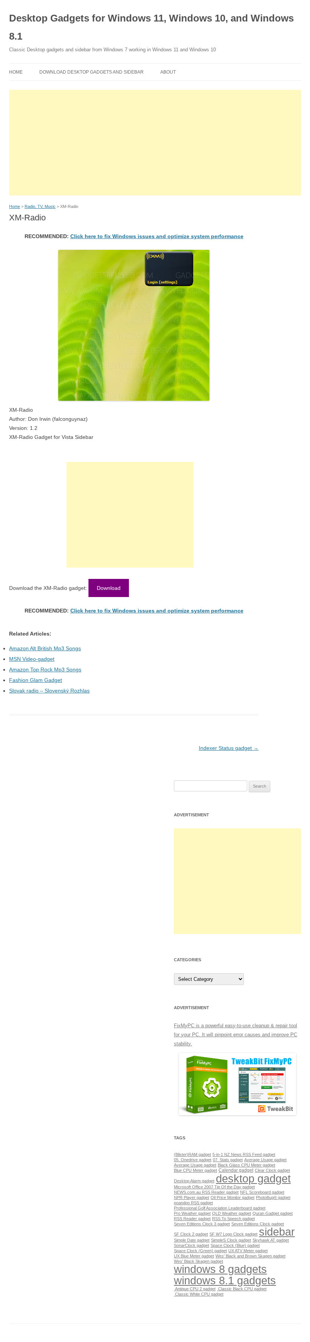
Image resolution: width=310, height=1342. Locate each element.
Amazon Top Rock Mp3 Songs (45, 669)
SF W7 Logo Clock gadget (233, 1234)
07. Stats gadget (228, 1159)
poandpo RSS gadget (193, 1202)
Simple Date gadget (191, 1240)
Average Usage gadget (265, 1159)
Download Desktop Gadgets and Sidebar (91, 72)
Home (16, 72)
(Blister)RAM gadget (192, 1154)
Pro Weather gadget (192, 1213)
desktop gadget (253, 1178)
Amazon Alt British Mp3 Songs (45, 648)
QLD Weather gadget (231, 1213)
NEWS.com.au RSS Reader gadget (206, 1192)
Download (109, 588)
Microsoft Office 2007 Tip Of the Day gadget (214, 1187)
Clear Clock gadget (272, 1170)
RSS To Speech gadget (233, 1218)
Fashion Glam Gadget (35, 680)
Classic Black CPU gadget (242, 1289)
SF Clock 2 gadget (191, 1234)
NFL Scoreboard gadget (262, 1192)
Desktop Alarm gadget (194, 1181)
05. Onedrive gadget (192, 1159)
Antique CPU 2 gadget (194, 1289)
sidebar (277, 1231)
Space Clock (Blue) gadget (235, 1245)
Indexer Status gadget (229, 748)
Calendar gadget (236, 1170)
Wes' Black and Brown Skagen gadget (250, 1256)
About (168, 72)
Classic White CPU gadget (198, 1294)
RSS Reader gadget (192, 1218)
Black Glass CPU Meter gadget (246, 1165)
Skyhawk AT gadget (271, 1240)
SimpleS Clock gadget (231, 1240)
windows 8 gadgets (220, 1269)
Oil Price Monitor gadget (232, 1197)
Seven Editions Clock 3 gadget (202, 1224)
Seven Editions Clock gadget (257, 1224)
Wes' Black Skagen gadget (198, 1261)
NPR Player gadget (191, 1197)
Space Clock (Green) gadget (200, 1250)
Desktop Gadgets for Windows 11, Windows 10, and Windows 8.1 (151, 27)
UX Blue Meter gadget (194, 1256)
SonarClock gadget (191, 1245)
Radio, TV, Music (40, 206)
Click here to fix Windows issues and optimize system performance (156, 236)
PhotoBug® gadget (273, 1197)
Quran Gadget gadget (273, 1213)
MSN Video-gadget (31, 659)
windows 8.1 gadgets (225, 1280)
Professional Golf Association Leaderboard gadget (219, 1208)
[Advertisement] (155, 142)
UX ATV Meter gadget (248, 1250)
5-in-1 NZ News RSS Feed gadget (243, 1154)
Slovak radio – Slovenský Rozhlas (49, 691)
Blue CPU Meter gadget (195, 1170)
